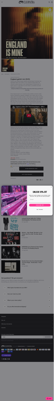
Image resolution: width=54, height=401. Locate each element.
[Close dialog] (51, 187)
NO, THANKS (39, 209)
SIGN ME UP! (39, 205)
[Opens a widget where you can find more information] (48, 398)
